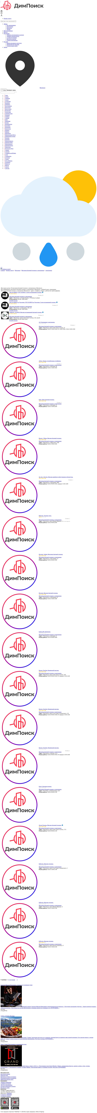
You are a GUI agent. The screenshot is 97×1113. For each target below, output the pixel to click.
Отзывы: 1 (72, 325)
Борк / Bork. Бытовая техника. (46, 399)
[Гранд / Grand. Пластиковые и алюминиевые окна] (11, 1066)
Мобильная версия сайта (7, 1079)
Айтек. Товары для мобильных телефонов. (50, 361)
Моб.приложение (8, 30)
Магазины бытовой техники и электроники (20, 296)
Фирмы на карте (6, 269)
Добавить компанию (6, 1082)
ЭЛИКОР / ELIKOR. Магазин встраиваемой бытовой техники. (25, 312)
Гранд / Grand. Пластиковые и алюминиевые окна (13, 1044)
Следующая (12, 979)
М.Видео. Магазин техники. (46, 864)
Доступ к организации (6, 1085)
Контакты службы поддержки (8, 1076)
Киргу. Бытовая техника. (45, 786)
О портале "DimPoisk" (6, 1094)
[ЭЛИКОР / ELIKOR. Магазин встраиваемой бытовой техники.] (5, 318)
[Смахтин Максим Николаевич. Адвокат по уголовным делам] (11, 1006)
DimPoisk (9, 1093)
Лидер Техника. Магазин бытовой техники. (50, 825)
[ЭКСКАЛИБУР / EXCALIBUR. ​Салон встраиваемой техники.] (5, 299)
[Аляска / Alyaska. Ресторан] (11, 1037)
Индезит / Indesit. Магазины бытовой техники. (51, 554)
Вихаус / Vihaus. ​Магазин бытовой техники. (50, 438)
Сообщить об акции (6, 1083)
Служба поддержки (6, 1096)
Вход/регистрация (5, 1074)
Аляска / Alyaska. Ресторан (7, 1016)
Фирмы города (7, 18)
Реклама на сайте (5, 1087)
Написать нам (4, 1075)
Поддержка (6, 33)
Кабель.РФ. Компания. (45, 631)
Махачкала (42, 87)
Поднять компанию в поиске (8, 1086)
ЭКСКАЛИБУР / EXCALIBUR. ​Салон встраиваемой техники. (25, 292)
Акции (5, 47)
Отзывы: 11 (40, 315)
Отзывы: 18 (55, 305)
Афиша (5, 24)
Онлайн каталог (13, 300)
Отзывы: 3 (59, 402)
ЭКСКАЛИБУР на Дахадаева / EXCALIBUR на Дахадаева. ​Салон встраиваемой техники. (32, 302)
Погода (5, 32)
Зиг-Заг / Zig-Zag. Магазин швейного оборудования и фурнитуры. (56, 477)
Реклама (6, 41)
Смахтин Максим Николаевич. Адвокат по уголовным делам (16, 985)
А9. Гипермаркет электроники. (47, 322)
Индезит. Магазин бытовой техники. (48, 593)
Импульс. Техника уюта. (45, 515)
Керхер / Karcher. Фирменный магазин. (49, 670)
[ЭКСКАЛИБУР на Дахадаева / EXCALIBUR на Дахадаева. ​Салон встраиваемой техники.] (5, 308)
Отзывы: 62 (40, 295)
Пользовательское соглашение (8, 1078)
